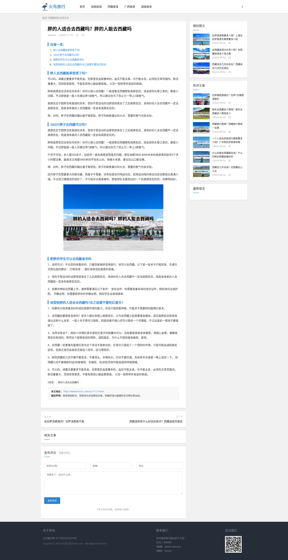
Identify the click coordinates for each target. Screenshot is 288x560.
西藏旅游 (113, 6)
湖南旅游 (146, 6)
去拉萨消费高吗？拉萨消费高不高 (64, 421)
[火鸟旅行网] (54, 10)
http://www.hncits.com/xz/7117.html (84, 391)
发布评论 (52, 500)
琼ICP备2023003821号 (95, 543)
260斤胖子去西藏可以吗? (66, 54)
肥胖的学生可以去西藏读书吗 (68, 59)
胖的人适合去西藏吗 (68, 382)
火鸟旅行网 (66, 543)
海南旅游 (96, 6)
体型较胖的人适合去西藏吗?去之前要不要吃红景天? (80, 64)
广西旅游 (129, 6)
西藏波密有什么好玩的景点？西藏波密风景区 (156, 421)
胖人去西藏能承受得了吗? (66, 50)
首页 (82, 6)
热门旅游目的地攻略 (66, 538)
